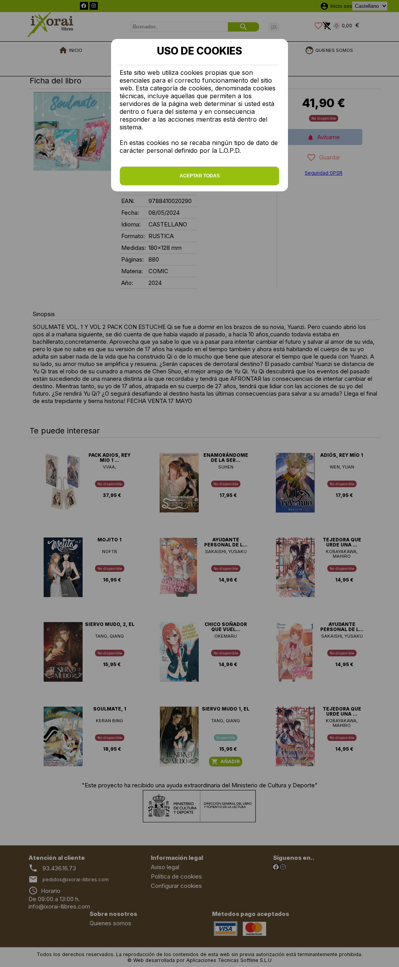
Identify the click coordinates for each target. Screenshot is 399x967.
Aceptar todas (200, 176)
